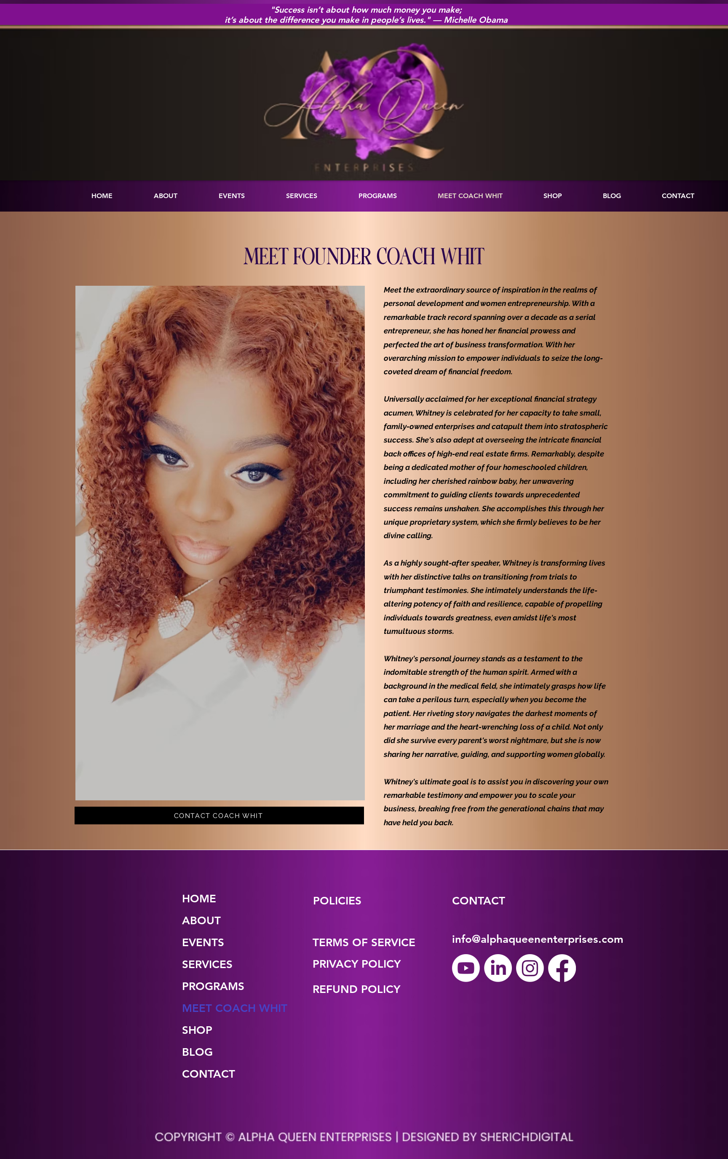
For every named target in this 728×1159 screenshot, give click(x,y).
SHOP (197, 1030)
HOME (199, 898)
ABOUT (201, 920)
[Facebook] (562, 968)
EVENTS (203, 942)
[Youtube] (466, 968)
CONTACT (208, 1074)
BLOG (197, 1052)
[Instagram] (530, 968)
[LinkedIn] (498, 968)
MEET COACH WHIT (209, 1008)
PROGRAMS (209, 986)
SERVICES (207, 964)
